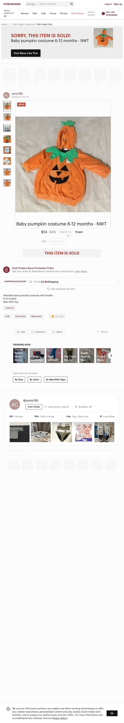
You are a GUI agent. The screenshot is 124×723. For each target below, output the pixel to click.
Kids (43, 13)
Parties (63, 13)
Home (53, 13)
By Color (34, 379)
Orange (59, 316)
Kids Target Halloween (45, 24)
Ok (112, 713)
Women (25, 13)
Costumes (20, 316)
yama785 (17, 93)
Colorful (9, 308)
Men (35, 13)
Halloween (36, 316)
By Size (19, 379)
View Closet (34, 406)
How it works (91, 13)
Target (79, 231)
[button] (32, 4)
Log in (108, 4)
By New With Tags (55, 379)
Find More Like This (26, 53)
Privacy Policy (59, 718)
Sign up (118, 4)
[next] (68, 235)
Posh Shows (77, 13)
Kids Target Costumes (24, 24)
